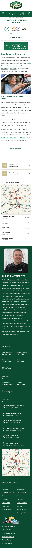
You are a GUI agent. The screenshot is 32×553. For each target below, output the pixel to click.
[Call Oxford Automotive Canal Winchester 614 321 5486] (8, 353)
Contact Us (5, 496)
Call (8, 14)
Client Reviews (21, 492)
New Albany (16, 66)
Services (19, 506)
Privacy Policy (6, 540)
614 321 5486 (5, 239)
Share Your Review (17, 37)
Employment (20, 496)
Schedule (22, 14)
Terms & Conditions (8, 536)
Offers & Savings (22, 502)
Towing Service (21, 509)
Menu (3, 14)
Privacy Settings (7, 543)
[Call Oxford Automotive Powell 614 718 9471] (23, 360)
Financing (20, 499)
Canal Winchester (11, 137)
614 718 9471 (5, 223)
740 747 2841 (5, 218)
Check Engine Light (8, 492)
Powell (28, 63)
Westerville (13, 68)
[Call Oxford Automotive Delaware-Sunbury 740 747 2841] (23, 353)
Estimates (14, 14)
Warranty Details (22, 513)
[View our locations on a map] (16, 462)
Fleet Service (6, 502)
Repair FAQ (5, 506)
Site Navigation (6, 530)
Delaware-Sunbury (6, 66)
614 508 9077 (5, 229)
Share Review (6, 509)
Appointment (20, 489)
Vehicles (4, 513)
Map (29, 14)
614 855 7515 (5, 234)
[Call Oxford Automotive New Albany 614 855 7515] (8, 360)
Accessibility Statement (9, 533)
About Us (5, 489)
